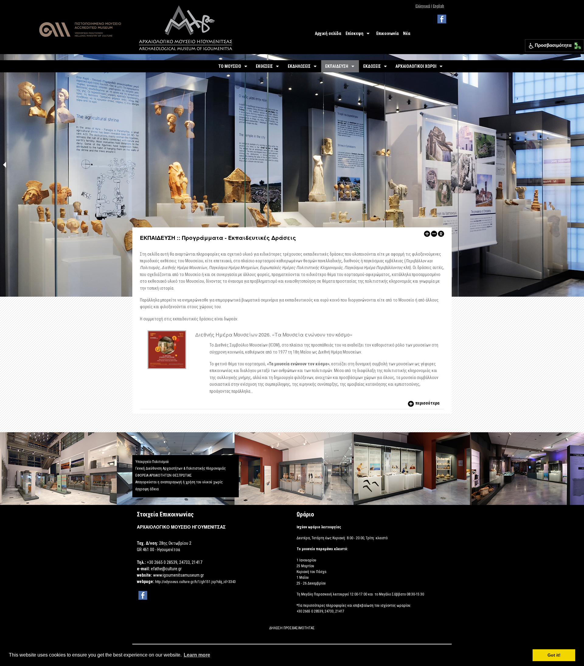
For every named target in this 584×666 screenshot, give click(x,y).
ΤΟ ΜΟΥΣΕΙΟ (229, 66)
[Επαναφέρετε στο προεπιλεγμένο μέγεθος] (441, 233)
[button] (576, 44)
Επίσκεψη (354, 33)
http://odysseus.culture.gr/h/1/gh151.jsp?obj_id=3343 (195, 582)
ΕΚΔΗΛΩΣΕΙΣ (299, 66)
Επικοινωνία (387, 33)
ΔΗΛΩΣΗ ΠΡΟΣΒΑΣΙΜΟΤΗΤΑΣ (292, 628)
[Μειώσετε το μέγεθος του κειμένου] (434, 233)
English (438, 6)
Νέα (406, 33)
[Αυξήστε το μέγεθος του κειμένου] (427, 233)
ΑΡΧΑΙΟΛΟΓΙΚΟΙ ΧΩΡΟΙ (415, 66)
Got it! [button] (554, 655)
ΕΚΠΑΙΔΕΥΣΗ (336, 66)
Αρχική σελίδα (328, 33)
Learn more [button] (197, 654)
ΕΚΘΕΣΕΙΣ (264, 66)
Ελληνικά (422, 6)
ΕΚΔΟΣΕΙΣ (372, 66)
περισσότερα (427, 403)
